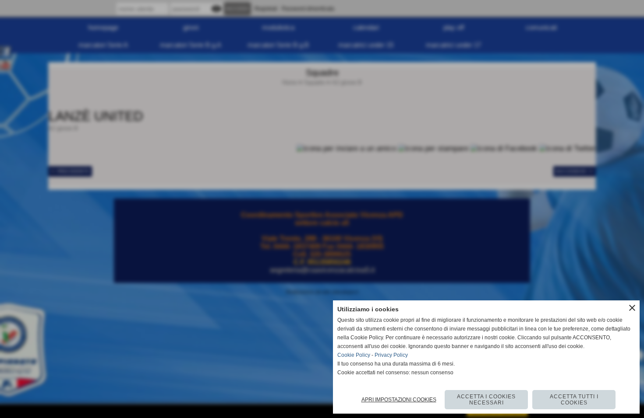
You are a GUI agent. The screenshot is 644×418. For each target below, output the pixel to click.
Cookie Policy (353, 355)
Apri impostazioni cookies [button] (398, 400)
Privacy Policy (391, 355)
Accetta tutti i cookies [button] (574, 400)
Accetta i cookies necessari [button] (486, 400)
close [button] (632, 308)
